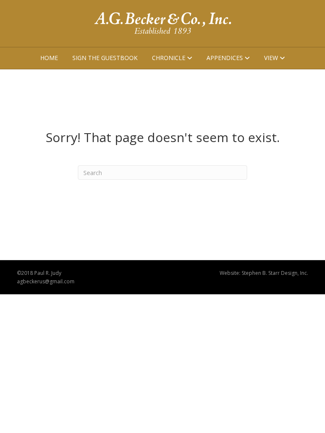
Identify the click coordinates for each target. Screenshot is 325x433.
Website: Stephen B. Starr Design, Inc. (264, 273)
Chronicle (168, 58)
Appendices (225, 58)
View (271, 58)
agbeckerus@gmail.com (45, 281)
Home (49, 58)
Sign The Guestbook (105, 58)
